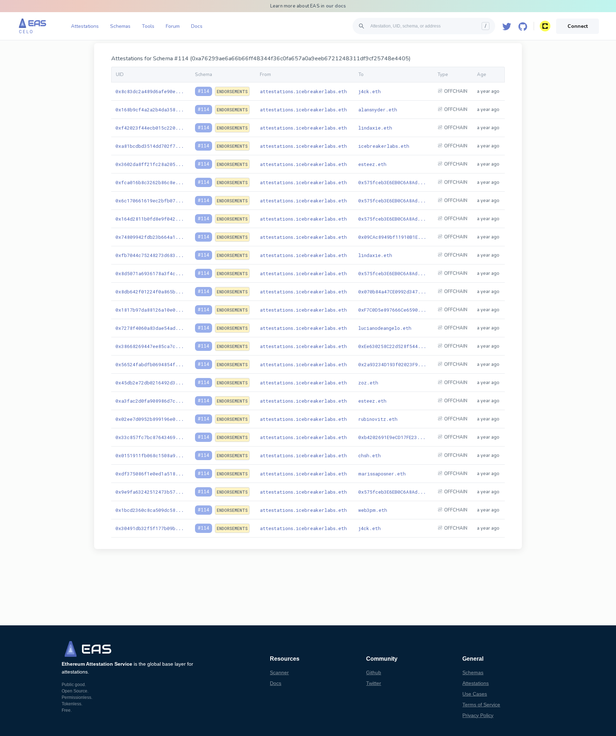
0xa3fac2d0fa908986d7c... (149, 401)
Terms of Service (481, 704)
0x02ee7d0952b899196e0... (149, 419)
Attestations (85, 26)
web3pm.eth (372, 510)
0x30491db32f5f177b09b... (149, 528)
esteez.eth (372, 164)
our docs (336, 6)
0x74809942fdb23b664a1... (149, 237)
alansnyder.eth (377, 109)
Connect (578, 26)
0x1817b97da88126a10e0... (149, 310)
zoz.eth (368, 382)
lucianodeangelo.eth (384, 328)
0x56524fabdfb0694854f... (149, 364)
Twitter (373, 683)
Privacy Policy (477, 715)
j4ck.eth (369, 91)
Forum (173, 26)
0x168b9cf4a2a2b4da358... (149, 109)
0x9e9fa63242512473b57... (149, 492)
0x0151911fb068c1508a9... (149, 455)
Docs (196, 26)
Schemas (120, 26)
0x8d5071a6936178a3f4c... (149, 273)
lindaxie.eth (375, 128)
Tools (148, 26)
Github (373, 672)
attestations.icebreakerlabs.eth (303, 91)
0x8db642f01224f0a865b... (149, 291)
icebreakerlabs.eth (383, 146)
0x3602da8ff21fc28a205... (149, 164)
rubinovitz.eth (377, 419)
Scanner (279, 672)
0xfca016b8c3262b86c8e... (149, 182)
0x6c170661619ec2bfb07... (149, 200)
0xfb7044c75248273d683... (149, 255)
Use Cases (474, 694)
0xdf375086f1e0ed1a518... (149, 473)
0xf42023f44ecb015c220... (149, 128)
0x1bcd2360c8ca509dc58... (149, 510)
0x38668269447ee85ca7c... (149, 346)
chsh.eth (369, 455)
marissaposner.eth (382, 473)
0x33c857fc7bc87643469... (149, 437)
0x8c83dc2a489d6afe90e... (149, 91)
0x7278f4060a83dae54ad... (149, 328)
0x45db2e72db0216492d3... (149, 382)
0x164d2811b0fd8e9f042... (149, 219)
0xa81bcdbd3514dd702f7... (149, 146)
